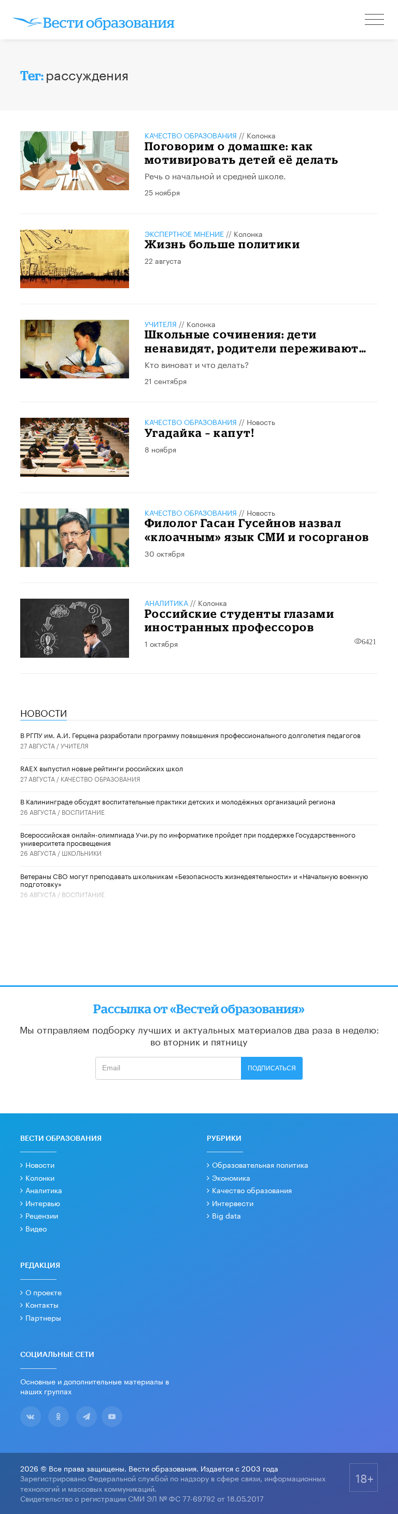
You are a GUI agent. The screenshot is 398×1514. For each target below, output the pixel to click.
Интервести (232, 1202)
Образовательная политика (260, 1164)
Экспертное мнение (184, 233)
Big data (226, 1215)
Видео (36, 1228)
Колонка (261, 134)
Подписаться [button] (272, 1068)
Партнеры (43, 1317)
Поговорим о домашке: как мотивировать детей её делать (242, 152)
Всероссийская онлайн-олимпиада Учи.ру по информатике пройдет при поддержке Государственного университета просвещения (188, 838)
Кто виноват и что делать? (197, 363)
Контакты (42, 1304)
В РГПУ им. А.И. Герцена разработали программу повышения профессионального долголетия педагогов (190, 734)
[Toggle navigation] (375, 20)
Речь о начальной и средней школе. (215, 174)
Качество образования (191, 134)
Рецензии (41, 1215)
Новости (39, 1164)
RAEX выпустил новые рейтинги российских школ (101, 767)
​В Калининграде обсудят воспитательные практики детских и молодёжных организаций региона (177, 801)
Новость (261, 421)
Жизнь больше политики (223, 243)
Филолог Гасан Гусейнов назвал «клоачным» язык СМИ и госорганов (257, 529)
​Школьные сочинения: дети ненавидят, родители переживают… (256, 341)
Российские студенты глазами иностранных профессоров (240, 620)
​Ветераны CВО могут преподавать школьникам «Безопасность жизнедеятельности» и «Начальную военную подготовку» (194, 879)
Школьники (82, 852)
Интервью (42, 1202)
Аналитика (166, 602)
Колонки (39, 1177)
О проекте (43, 1291)
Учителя (161, 323)
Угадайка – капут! (199, 432)
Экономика (231, 1177)
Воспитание (83, 811)
